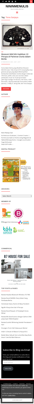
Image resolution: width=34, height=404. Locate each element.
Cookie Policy (11, 395)
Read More (6, 88)
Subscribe (8, 368)
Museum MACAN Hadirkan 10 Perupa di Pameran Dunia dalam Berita (16, 56)
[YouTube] (12, 1)
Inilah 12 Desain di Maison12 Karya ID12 (14, 332)
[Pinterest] (15, 1)
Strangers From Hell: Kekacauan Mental (14, 328)
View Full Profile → (7, 144)
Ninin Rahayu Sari (8, 62)
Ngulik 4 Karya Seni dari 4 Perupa (12, 307)
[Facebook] (2, 1)
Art (2, 52)
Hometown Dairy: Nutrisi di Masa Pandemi (15, 304)
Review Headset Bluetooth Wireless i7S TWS (15, 295)
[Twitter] (6, 1)
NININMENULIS (17, 6)
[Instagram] (9, 1)
